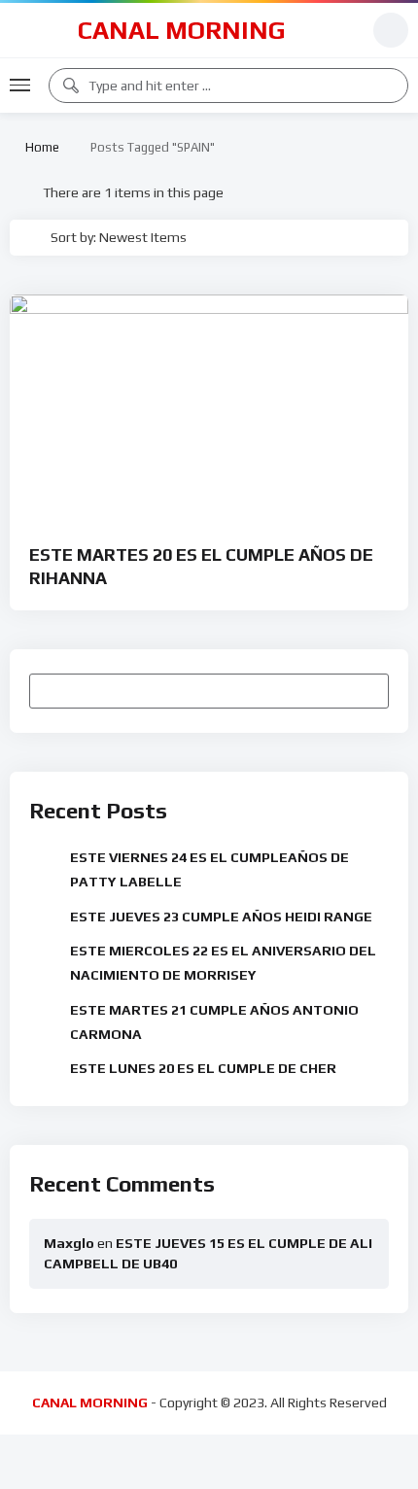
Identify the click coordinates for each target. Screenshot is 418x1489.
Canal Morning (182, 30)
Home (39, 147)
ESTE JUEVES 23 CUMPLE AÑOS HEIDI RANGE (221, 916)
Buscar (365, 690)
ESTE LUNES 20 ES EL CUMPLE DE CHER (203, 1068)
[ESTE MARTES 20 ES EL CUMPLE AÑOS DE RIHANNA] (209, 406)
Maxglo (69, 1243)
